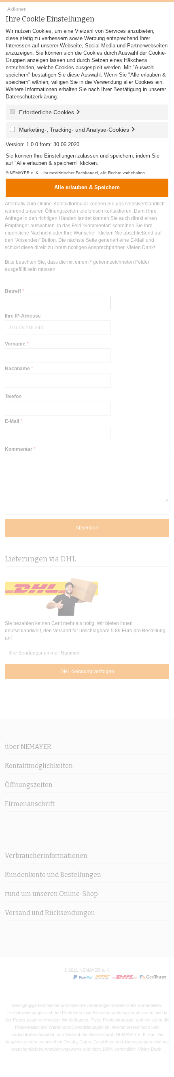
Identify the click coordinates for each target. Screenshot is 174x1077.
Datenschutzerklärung (31, 97)
